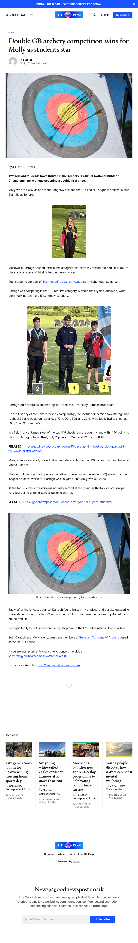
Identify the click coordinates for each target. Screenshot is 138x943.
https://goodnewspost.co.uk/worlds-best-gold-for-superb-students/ (67, 502)
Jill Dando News (15, 14)
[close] (134, 4)
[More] (31, 15)
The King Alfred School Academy (64, 281)
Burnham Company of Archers (99, 637)
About (62, 854)
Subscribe (122, 15)
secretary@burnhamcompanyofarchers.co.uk (37, 656)
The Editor (25, 59)
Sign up (49, 854)
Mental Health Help (82, 854)
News (11, 32)
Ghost (76, 861)
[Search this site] (94, 15)
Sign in (105, 14)
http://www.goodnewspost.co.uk (59, 665)
